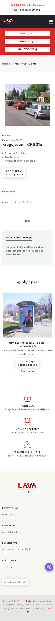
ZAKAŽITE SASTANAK (15, 581)
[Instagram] (7, 567)
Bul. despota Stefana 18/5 (16, 549)
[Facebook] (3, 567)
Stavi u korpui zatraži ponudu (13, 172)
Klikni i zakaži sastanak (26, 10)
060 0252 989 (18, 4)
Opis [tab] (27, 221)
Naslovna (7, 63)
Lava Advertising (27, 601)
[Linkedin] (11, 567)
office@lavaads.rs (35, 4)
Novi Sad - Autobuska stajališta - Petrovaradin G (27, 344)
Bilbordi (6, 135)
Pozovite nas (8, 191)
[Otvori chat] (49, 567)
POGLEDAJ (29, 49)
